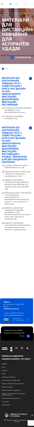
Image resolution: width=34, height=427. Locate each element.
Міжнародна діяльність (8, 377)
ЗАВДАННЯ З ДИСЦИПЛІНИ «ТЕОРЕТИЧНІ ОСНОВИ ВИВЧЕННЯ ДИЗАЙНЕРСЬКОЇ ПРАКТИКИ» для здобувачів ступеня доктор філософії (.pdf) (17, 185)
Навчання (4, 370)
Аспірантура (21, 12)
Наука (3, 373)
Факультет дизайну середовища (11, 390)
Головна (3, 12)
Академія (4, 364)
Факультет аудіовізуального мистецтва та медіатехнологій (14, 394)
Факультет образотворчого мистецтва (13, 383)
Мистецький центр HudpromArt (11, 380)
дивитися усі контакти (18, 319)
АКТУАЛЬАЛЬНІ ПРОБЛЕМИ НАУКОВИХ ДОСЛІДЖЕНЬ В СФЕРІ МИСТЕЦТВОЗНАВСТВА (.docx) (18, 110)
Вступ (3, 367)
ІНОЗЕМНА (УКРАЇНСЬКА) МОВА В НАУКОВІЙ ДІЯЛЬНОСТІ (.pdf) (16, 166)
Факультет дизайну (7, 387)
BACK (6, 68)
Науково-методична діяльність (11, 398)
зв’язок (21, 336)
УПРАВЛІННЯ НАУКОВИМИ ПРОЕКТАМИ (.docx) (14, 117)
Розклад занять (6, 405)
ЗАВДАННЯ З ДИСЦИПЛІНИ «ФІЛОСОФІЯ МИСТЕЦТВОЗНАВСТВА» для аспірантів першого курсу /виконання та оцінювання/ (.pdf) (17, 226)
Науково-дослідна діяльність (12, 12)
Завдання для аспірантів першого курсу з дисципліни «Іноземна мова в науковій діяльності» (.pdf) (18, 174)
